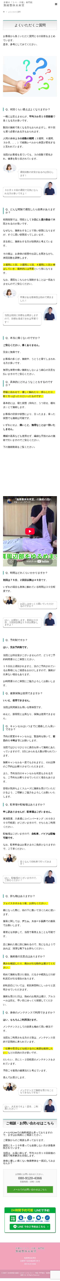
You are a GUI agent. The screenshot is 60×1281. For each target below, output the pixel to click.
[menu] (56, 4)
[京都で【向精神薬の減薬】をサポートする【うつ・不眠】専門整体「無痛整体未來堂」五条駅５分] (18, 4)
